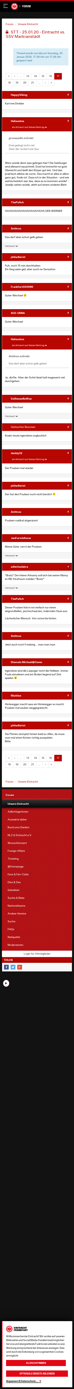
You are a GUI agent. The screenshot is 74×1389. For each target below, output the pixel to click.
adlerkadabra (19, 566)
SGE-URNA (18, 313)
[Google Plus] (19, 967)
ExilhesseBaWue (21, 398)
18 (9, 82)
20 (24, 82)
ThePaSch (17, 202)
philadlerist (18, 256)
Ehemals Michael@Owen (26, 662)
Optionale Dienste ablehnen (37, 1373)
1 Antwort (10, 246)
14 (35, 76)
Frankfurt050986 (22, 286)
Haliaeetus (17, 121)
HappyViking (19, 94)
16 (50, 76)
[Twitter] (13, 967)
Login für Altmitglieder (37, 953)
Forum (26, 6)
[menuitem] (37, 804)
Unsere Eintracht (28, 24)
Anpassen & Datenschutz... (22, 1380)
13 (27, 76)
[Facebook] (6, 967)
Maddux (16, 695)
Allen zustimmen (36, 1363)
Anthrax (16, 228)
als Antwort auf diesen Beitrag (28, 127)
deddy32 (16, 453)
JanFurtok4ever (21, 538)
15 (43, 76)
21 (32, 82)
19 (17, 82)
